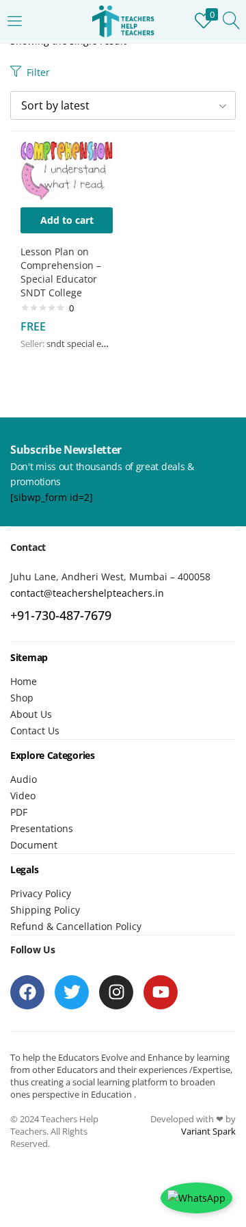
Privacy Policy (40, 893)
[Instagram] (116, 992)
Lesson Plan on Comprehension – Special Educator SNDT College (60, 272)
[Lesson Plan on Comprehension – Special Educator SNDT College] (66, 170)
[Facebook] (27, 992)
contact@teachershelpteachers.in (87, 592)
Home (23, 681)
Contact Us (34, 730)
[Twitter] (72, 992)
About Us (31, 714)
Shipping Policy (45, 909)
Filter (38, 72)
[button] (123, 105)
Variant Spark (208, 1131)
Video (23, 795)
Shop (21, 697)
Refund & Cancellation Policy (75, 926)
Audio (23, 779)
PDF (18, 811)
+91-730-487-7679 (60, 615)
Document (33, 844)
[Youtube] (161, 992)
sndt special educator (89, 343)
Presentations (41, 828)
